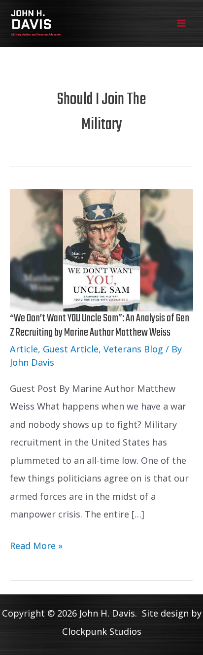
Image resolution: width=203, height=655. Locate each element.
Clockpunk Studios (101, 631)
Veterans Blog (133, 349)
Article (24, 349)
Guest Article (71, 349)
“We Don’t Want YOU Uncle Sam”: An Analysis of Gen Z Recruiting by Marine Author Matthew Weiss (99, 325)
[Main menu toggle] (181, 23)
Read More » (36, 546)
